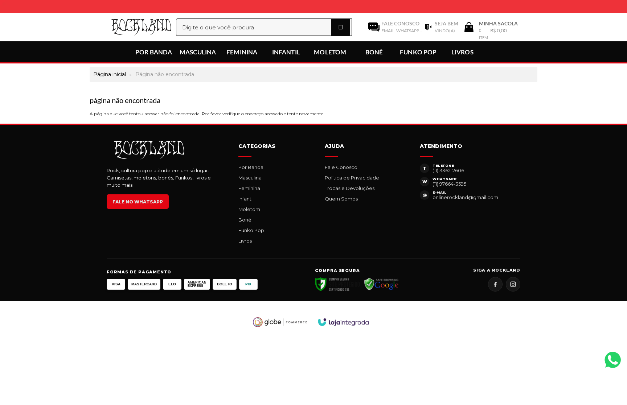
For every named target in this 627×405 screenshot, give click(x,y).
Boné (244, 220)
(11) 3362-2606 (448, 170)
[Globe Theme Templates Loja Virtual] (280, 322)
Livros (245, 241)
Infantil (246, 199)
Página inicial (109, 74)
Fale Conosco (341, 167)
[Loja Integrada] (343, 322)
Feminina (249, 188)
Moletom (249, 209)
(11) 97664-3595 (449, 184)
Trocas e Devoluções (349, 188)
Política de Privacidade (352, 178)
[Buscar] (340, 27)
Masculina (250, 178)
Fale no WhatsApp (137, 201)
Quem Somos (341, 199)
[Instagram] (513, 284)
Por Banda (250, 167)
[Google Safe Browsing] (381, 284)
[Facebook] (495, 284)
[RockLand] (133, 27)
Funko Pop (251, 230)
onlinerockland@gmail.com (465, 197)
